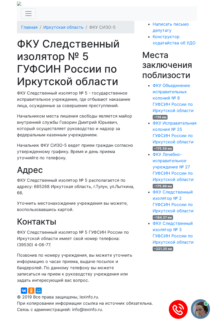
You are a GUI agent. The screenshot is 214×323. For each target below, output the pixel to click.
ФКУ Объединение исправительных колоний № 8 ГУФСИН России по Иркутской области (173, 98)
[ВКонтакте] (24, 290)
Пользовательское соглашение (143, 315)
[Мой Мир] (38, 290)
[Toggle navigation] (28, 13)
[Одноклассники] (31, 290)
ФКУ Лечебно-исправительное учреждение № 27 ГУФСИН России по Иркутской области (173, 167)
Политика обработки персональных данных (62, 315)
